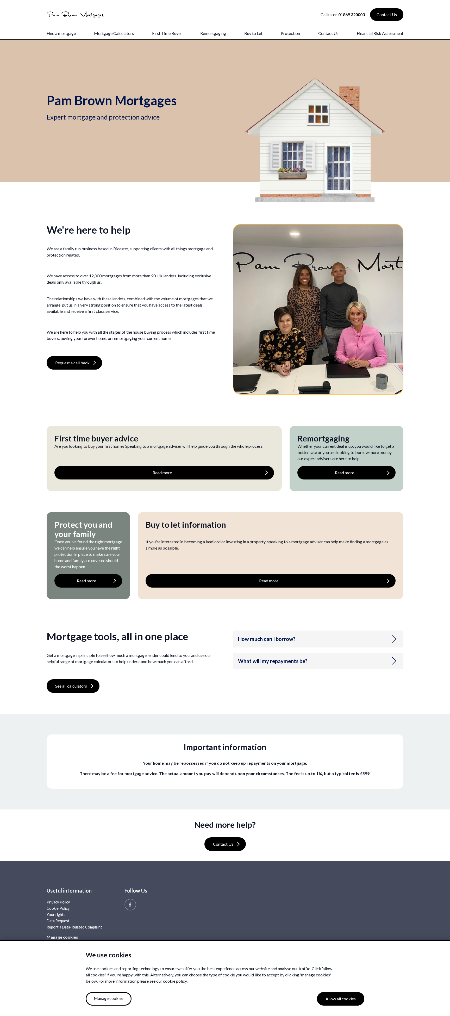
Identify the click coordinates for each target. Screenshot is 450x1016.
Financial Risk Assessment (380, 33)
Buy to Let (253, 33)
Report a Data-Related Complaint (74, 927)
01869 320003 (351, 14)
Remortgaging (213, 33)
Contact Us (328, 33)
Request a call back (72, 362)
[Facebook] (130, 904)
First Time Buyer (167, 33)
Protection (290, 33)
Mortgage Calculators (114, 33)
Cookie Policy (58, 908)
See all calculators (71, 685)
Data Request (58, 921)
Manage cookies (62, 936)
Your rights (56, 914)
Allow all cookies (341, 998)
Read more (162, 472)
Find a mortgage (61, 33)
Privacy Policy (58, 902)
